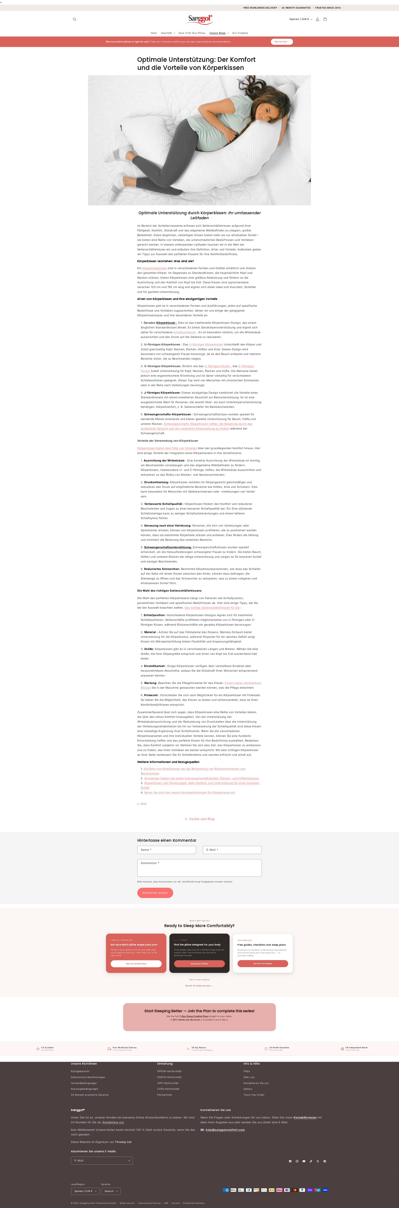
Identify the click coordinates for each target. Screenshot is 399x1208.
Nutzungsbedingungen (84, 1088)
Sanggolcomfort (88, 1203)
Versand (176, 1203)
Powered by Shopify (106, 1203)
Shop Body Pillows (199, 964)
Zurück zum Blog (202, 819)
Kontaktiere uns (113, 1122)
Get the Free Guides (262, 963)
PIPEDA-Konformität (169, 1071)
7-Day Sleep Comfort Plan (194, 1016)
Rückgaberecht (80, 1071)
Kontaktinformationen (194, 1203)
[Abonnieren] (128, 1161)
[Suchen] (74, 19)
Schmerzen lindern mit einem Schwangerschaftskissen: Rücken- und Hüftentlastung (201, 778)
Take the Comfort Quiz (136, 964)
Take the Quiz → (282, 42)
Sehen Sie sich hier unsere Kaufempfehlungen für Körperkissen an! (189, 792)
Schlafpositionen (184, 332)
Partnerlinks (164, 1094)
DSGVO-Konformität (169, 1077)
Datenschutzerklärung (149, 1203)
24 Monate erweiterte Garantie (90, 1094)
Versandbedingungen (84, 1083)
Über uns (249, 1077)
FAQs (247, 1071)
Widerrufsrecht (127, 1203)
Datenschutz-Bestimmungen (88, 1077)
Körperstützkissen (154, 268)
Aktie (143, 803)
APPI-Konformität (168, 1083)
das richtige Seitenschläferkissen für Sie (212, 607)
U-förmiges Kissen (217, 366)
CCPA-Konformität (168, 1088)
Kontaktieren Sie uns (256, 1083)
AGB (166, 1203)
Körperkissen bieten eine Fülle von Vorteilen (167, 448)
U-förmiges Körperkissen (206, 344)
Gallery (248, 1088)
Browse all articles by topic (198, 986)
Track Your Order (254, 1094)
